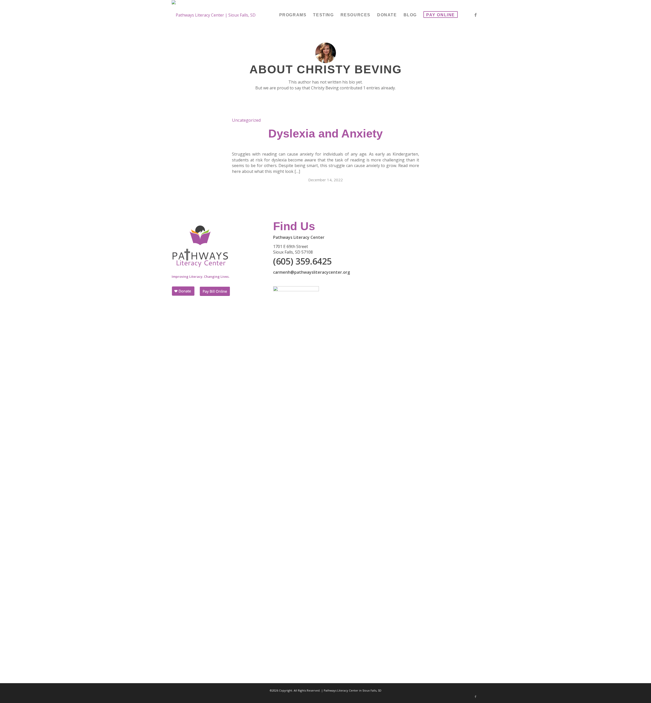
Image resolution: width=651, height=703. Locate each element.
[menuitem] (293, 15)
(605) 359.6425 (302, 261)
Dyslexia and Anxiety (325, 133)
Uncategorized (246, 120)
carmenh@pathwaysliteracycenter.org (311, 272)
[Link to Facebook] (475, 15)
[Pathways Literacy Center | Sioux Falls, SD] (214, 15)
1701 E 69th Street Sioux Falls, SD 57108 (293, 249)
